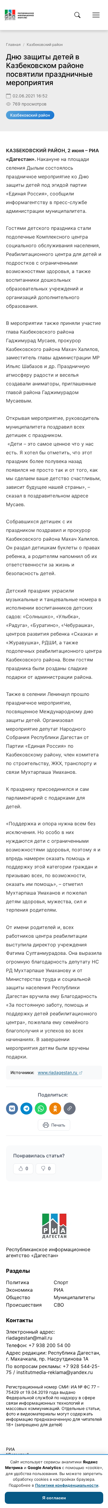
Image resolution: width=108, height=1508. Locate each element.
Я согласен (54, 1497)
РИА (59, 1290)
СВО (59, 1305)
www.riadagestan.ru (58, 1072)
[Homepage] (19, 15)
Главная (13, 44)
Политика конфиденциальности (33, 1432)
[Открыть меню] (96, 15)
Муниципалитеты (74, 1297)
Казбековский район (45, 44)
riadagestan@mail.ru (29, 1338)
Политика (17, 1282)
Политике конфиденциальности (66, 1485)
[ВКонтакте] (12, 1109)
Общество (18, 1297)
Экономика (19, 1290)
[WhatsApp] (41, 1109)
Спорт (61, 1282)
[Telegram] (26, 1109)
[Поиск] (77, 15)
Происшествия (24, 1305)
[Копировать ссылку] (70, 1109)
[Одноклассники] (55, 1109)
